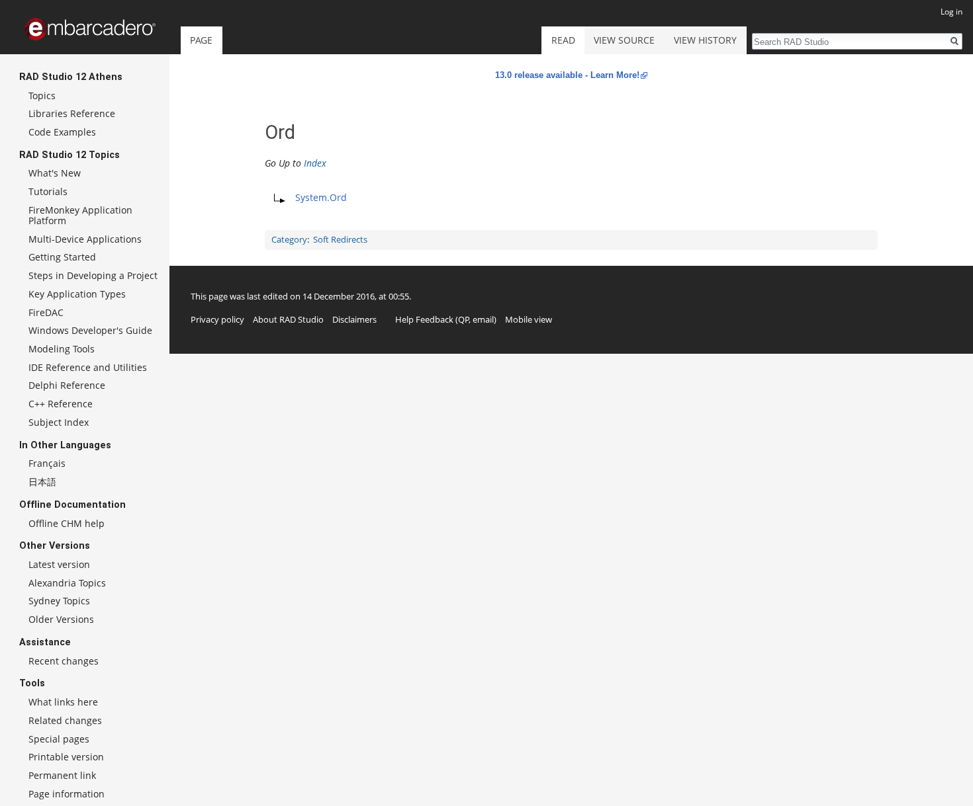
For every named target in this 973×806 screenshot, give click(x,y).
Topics (42, 95)
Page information (66, 793)
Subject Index (58, 422)
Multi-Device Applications (85, 239)
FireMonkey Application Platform (80, 215)
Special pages (58, 739)
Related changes (65, 720)
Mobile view (528, 319)
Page (201, 40)
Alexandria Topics (67, 583)
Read (563, 40)
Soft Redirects (340, 239)
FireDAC (46, 312)
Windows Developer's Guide (90, 330)
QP (463, 319)
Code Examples (62, 132)
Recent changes (63, 661)
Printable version (66, 756)
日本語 (42, 481)
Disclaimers (354, 319)
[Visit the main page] (90, 29)
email (483, 319)
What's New (54, 173)
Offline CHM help (66, 523)
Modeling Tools (61, 349)
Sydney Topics (59, 600)
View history (705, 40)
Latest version (59, 564)
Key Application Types (77, 294)
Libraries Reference (71, 113)
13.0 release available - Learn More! (567, 75)
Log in (951, 11)
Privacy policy (217, 319)
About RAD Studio (288, 319)
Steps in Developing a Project (93, 275)
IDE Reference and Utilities (87, 367)
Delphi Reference (66, 385)
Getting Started (62, 257)
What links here (63, 702)
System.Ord (321, 197)
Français (47, 463)
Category (289, 239)
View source (624, 40)
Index (315, 163)
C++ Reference (60, 403)
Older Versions (61, 619)
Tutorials (48, 191)
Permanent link (62, 775)
